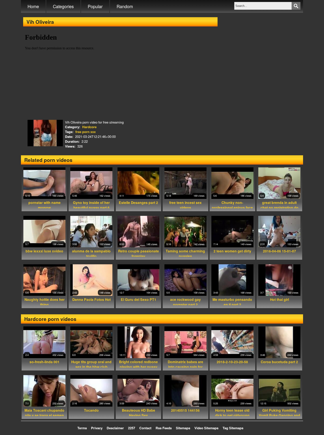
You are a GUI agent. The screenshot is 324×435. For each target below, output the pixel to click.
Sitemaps (183, 428)
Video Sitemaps (206, 428)
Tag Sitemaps (233, 428)
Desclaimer (115, 428)
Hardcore (89, 126)
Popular (95, 6)
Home (33, 6)
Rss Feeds (164, 428)
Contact (145, 428)
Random (125, 6)
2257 (131, 428)
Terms (82, 428)
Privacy (96, 428)
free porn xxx (85, 131)
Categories (63, 6)
